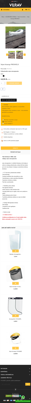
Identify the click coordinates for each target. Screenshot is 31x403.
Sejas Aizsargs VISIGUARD (15, 351)
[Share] (3, 89)
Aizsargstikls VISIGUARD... (15, 319)
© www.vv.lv (15, 393)
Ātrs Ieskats (15, 251)
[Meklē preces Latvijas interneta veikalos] (9, 395)
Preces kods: (3, 68)
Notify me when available (9, 100)
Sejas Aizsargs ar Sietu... (16, 286)
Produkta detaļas (15, 152)
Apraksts (15, 148)
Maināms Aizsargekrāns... (15, 254)
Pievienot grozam (14, 83)
